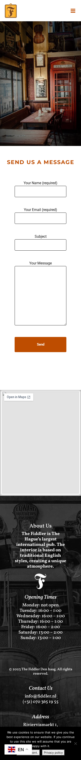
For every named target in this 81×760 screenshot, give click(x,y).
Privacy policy (53, 752)
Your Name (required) (40, 183)
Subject (41, 236)
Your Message (40, 263)
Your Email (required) (40, 210)
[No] (75, 743)
